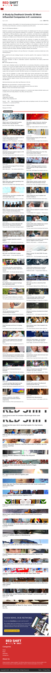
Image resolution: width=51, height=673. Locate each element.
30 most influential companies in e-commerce (22, 32)
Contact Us (5, 655)
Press (4, 651)
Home (4, 650)
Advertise (5, 653)
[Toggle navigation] (2, 9)
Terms (39, 670)
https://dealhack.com (12, 98)
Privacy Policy (46, 670)
